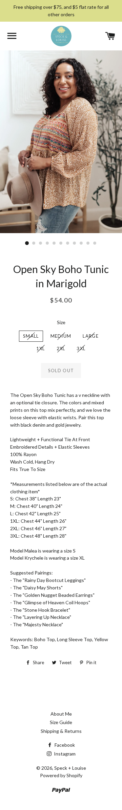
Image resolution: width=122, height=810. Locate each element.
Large (91, 336)
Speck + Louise (70, 768)
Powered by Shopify (61, 775)
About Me (61, 714)
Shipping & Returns (61, 731)
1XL (40, 348)
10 (88, 243)
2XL (61, 348)
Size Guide (61, 722)
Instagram (64, 754)
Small (31, 336)
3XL (81, 348)
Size (61, 322)
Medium (61, 336)
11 (95, 243)
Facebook (64, 745)
